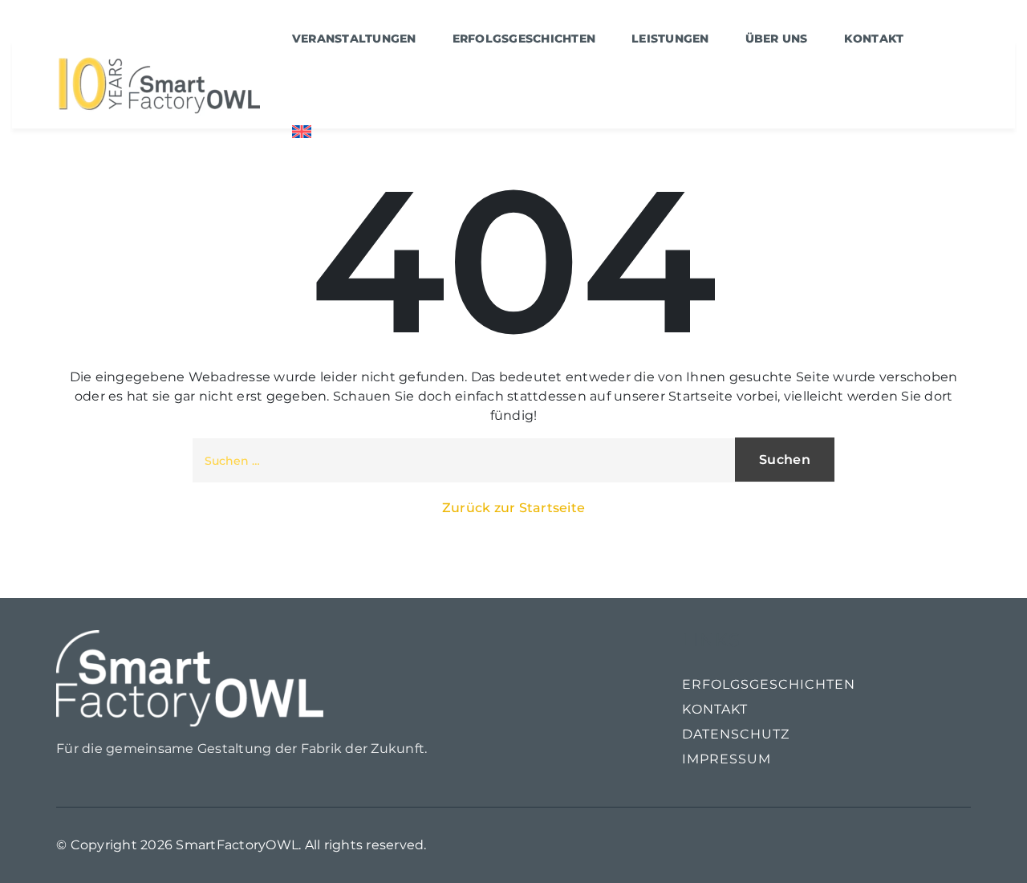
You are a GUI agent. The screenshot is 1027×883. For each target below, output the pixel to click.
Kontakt (715, 709)
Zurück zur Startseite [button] (513, 507)
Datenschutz (736, 734)
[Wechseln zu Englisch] (301, 131)
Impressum (726, 759)
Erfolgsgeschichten (768, 684)
